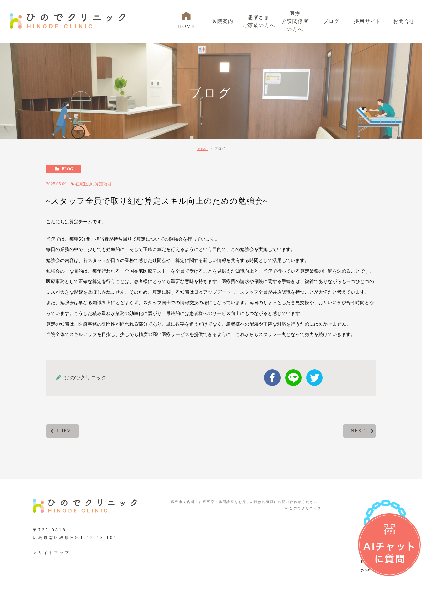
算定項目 (103, 183)
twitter (314, 377)
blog (67, 169)
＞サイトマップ (51, 552)
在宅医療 (84, 183)
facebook (272, 377)
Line (293, 377)
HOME (202, 149)
